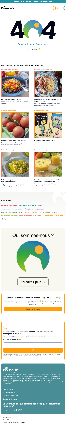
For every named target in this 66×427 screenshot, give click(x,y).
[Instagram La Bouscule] (19, 410)
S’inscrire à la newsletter (11, 396)
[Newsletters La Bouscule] (21, 410)
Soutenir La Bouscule (33, 309)
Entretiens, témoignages (9, 205)
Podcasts (55, 212)
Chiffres (4, 219)
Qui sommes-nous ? (9, 392)
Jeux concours (6, 419)
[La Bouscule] (7, 8)
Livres (40, 205)
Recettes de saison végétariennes (30, 215)
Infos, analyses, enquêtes (27, 205)
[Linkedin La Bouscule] (16, 410)
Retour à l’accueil (31, 49)
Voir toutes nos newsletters (11, 339)
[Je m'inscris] (33, 350)
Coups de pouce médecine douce (12, 209)
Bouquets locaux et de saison (41, 212)
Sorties (27, 212)
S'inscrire (52, 8)
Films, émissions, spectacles (34, 209)
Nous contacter (8, 389)
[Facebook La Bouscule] (14, 410)
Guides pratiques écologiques (53, 215)
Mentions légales (7, 417)
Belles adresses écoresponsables (12, 212)
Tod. (23, 422)
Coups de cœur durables (9, 215)
